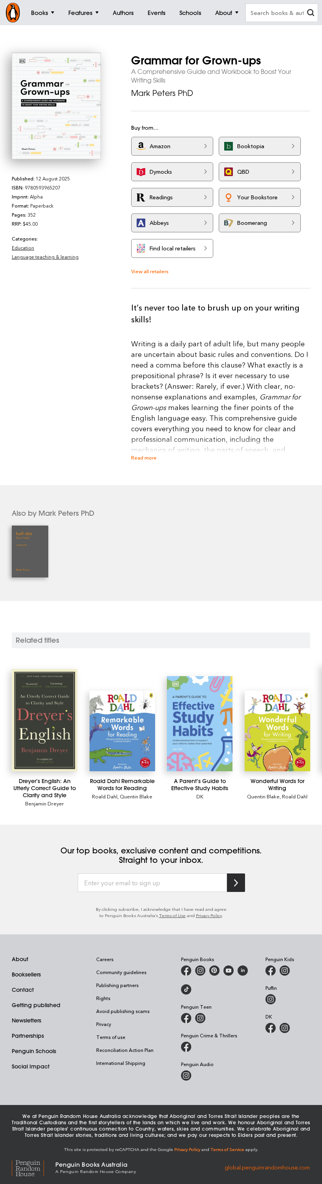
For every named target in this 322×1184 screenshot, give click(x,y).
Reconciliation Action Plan (125, 1049)
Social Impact (30, 1066)
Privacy (103, 1024)
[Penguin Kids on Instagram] (285, 970)
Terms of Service (227, 1149)
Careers (104, 959)
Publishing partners (117, 985)
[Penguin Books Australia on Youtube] (228, 970)
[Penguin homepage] (13, 12)
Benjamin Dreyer (44, 803)
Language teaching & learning (45, 256)
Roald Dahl (104, 796)
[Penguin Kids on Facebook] (270, 970)
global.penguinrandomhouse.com (267, 1167)
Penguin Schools (34, 1051)
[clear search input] (310, 13)
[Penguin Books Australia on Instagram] (200, 970)
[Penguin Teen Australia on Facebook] (186, 1018)
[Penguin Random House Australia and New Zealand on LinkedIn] (243, 970)
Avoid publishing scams (123, 1011)
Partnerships (28, 1035)
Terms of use (110, 1037)
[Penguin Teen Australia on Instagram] (200, 1018)
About (20, 959)
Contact (23, 989)
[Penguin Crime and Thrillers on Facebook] (186, 1047)
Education (23, 247)
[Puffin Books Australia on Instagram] (270, 999)
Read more (144, 457)
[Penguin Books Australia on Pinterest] (214, 970)
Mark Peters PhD (162, 93)
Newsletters (26, 1020)
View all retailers (149, 271)
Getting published (36, 1005)
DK (199, 796)
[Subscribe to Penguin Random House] (236, 882)
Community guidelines (121, 972)
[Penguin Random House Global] (33, 1166)
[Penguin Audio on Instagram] (186, 1075)
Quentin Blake (136, 796)
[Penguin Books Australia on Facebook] (186, 970)
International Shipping (120, 1062)
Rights (103, 998)
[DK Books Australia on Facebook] (270, 1028)
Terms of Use (172, 915)
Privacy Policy (209, 915)
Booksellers (26, 974)
